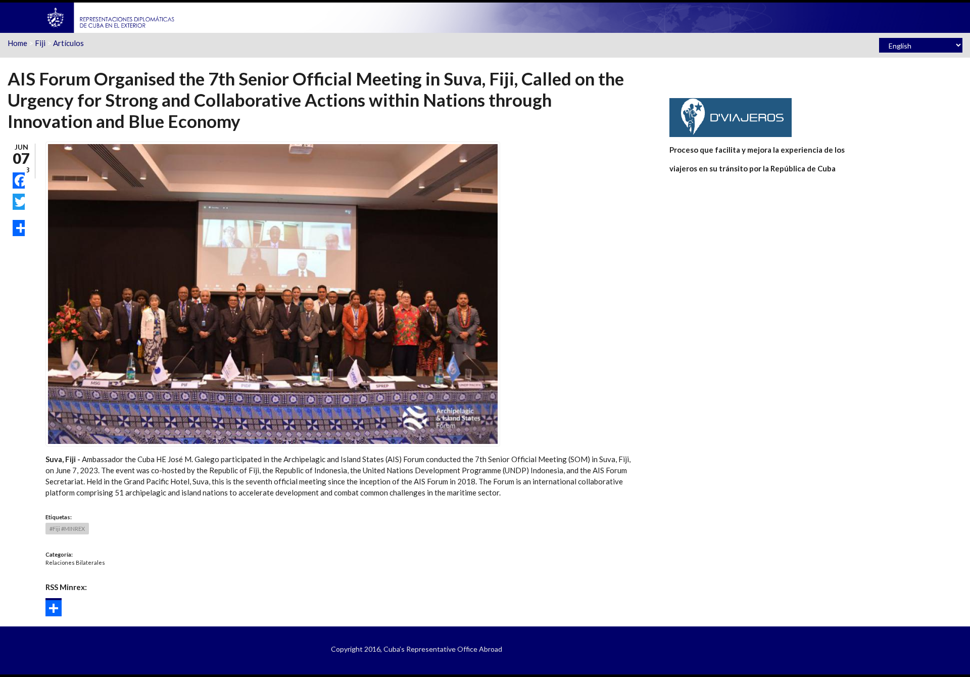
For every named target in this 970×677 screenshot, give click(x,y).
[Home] (111, 16)
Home (17, 43)
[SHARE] (19, 228)
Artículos (68, 43)
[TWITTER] (19, 202)
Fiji (40, 43)
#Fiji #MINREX (67, 528)
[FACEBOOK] (19, 180)
